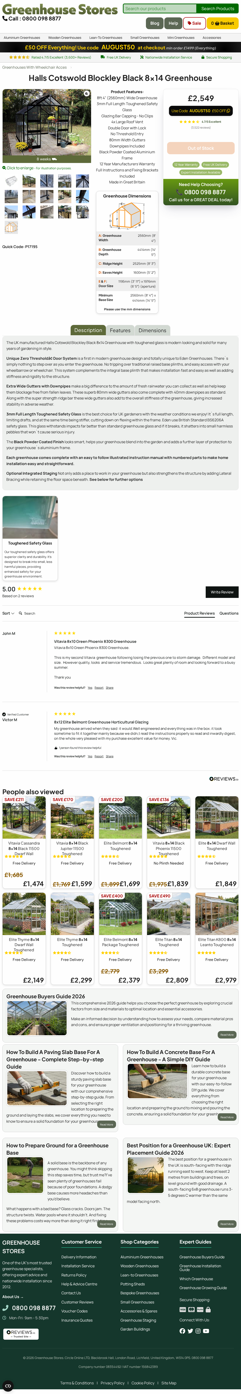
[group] (27, 589)
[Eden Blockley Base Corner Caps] (46, 196)
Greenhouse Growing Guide (203, 1287)
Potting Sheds (132, 1284)
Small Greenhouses (137, 1302)
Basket (222, 23)
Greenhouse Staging (138, 1320)
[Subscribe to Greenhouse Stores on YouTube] (206, 1331)
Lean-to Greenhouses (139, 1275)
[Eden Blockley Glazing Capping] (46, 181)
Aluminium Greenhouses (141, 1257)
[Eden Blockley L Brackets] (29, 196)
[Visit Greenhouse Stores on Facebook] (182, 1331)
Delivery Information (78, 1257)
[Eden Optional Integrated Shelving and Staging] (64, 212)
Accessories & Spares (138, 1311)
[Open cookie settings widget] (8, 1386)
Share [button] (109, 688)
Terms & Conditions (77, 1383)
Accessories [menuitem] (212, 37)
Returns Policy (73, 1275)
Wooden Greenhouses (139, 1265)
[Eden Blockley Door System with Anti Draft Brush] (11, 196)
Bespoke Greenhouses (139, 1292)
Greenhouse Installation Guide (200, 1267)
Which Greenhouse (196, 1278)
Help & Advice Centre (79, 1284)
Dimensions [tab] (152, 330)
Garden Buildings (135, 1329)
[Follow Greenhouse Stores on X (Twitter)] (190, 1331)
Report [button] (99, 688)
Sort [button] (6, 613)
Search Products (217, 8)
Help (173, 23)
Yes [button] (90, 688)
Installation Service (78, 1265)
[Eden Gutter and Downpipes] (11, 212)
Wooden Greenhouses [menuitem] (64, 37)
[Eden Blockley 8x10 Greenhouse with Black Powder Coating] (29, 181)
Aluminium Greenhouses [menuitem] (22, 37)
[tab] (199, 614)
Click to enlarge (39, 167)
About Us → (13, 1296)
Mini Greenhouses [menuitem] (181, 37)
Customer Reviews (77, 1302)
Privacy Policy (113, 1383)
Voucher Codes (74, 1311)
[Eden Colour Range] (46, 212)
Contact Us (71, 1292)
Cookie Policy (143, 1383)
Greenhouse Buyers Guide (202, 1257)
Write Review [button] (222, 592)
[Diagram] (11, 227)
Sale (196, 23)
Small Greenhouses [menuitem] (144, 37)
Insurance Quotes (76, 1320)
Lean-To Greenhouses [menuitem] (105, 37)
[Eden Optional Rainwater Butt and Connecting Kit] (82, 212)
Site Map (168, 1383)
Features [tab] (120, 330)
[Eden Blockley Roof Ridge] (82, 181)
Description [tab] (88, 330)
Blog (154, 23)
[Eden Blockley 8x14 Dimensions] (11, 181)
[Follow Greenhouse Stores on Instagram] (198, 1331)
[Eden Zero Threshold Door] (64, 196)
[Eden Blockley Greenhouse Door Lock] (64, 181)
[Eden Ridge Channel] (82, 196)
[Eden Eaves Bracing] (29, 212)
